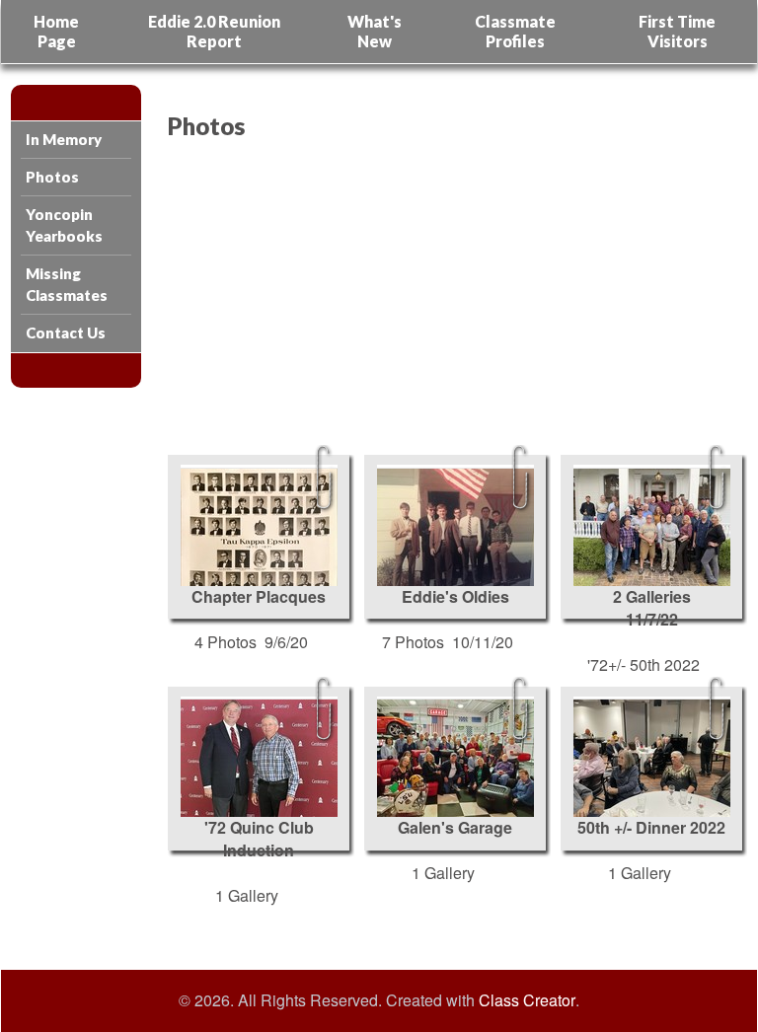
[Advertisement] (447, 297)
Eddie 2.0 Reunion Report (214, 31)
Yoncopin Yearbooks (64, 224)
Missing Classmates (67, 283)
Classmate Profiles (515, 31)
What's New (374, 31)
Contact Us (66, 332)
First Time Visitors (677, 31)
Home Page (56, 31)
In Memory (64, 139)
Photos (52, 176)
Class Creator (527, 1000)
